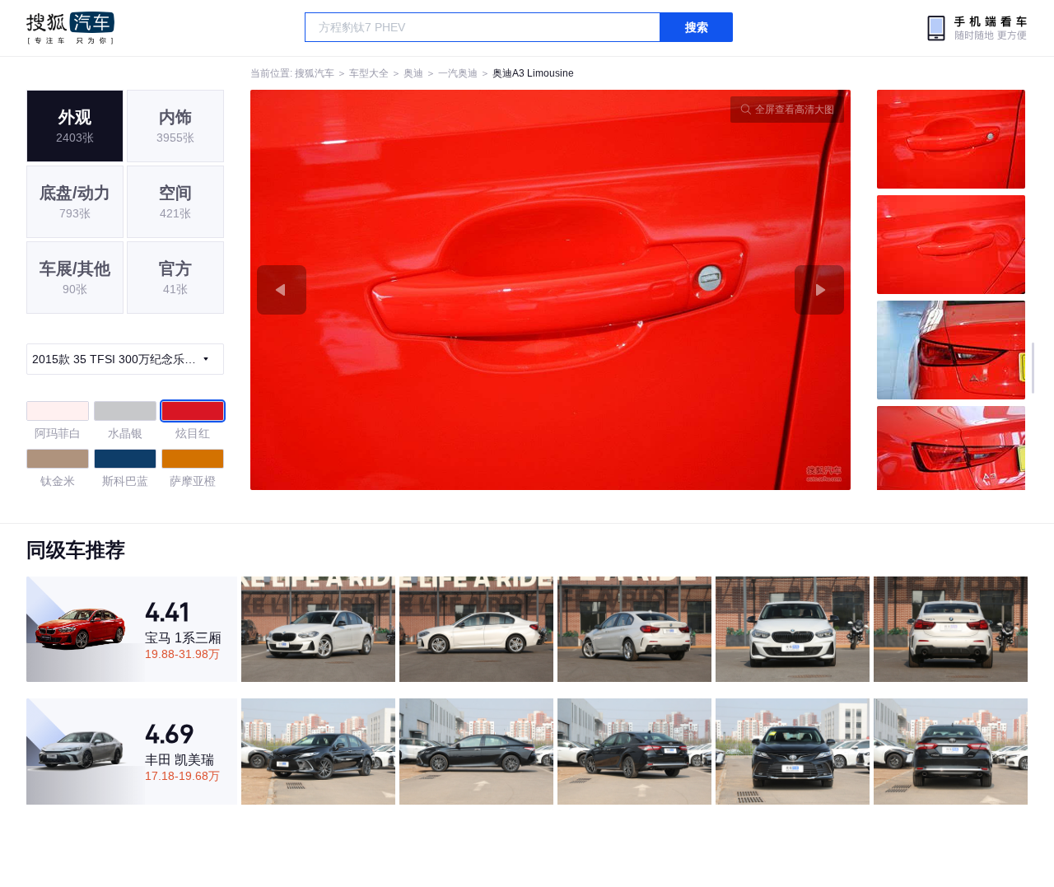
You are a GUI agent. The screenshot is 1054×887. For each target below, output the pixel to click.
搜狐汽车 (70, 28)
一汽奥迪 (458, 73)
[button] (400, 290)
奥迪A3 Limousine (533, 73)
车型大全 (369, 73)
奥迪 (413, 73)
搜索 (696, 27)
